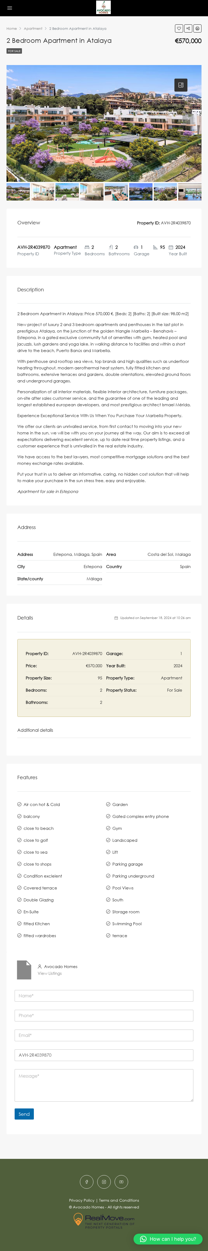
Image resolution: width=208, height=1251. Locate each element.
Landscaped (124, 840)
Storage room (125, 911)
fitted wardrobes (40, 935)
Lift (115, 852)
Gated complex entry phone (140, 816)
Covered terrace (40, 887)
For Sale (14, 51)
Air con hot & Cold (42, 804)
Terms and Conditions (119, 1200)
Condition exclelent (43, 875)
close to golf (36, 840)
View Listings (50, 973)
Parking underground (133, 875)
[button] (168, 1239)
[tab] (180, 85)
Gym (117, 828)
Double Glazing (39, 899)
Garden (120, 804)
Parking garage (127, 864)
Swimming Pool (127, 923)
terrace (119, 935)
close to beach (39, 828)
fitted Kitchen (37, 923)
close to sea (35, 852)
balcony (32, 816)
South (117, 899)
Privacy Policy (82, 1200)
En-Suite (31, 911)
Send (24, 1114)
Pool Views (123, 887)
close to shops (37, 864)
